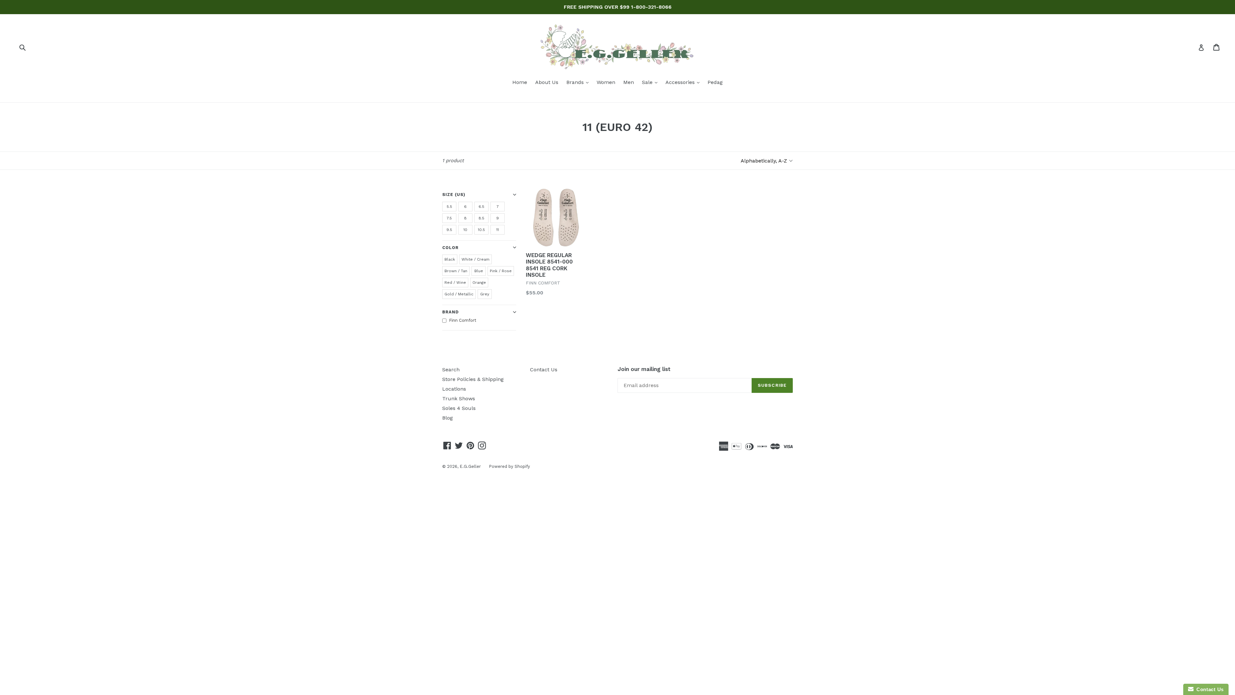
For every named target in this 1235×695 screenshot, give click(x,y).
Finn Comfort (462, 320)
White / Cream (475, 259)
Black (449, 259)
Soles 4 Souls (459, 408)
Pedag (715, 82)
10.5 (481, 229)
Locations (454, 389)
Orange (479, 282)
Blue (478, 271)
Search (451, 369)
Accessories (684, 82)
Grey (484, 294)
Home (519, 82)
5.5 (449, 206)
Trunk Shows (458, 398)
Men (628, 82)
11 (497, 229)
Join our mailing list (644, 369)
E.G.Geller (470, 466)
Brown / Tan (455, 271)
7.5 (449, 218)
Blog (447, 418)
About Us (546, 82)
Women (606, 82)
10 (465, 229)
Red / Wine (455, 282)
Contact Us (543, 369)
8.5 (481, 218)
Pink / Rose (501, 271)
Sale (651, 82)
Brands (579, 82)
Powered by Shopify (509, 466)
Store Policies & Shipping (473, 379)
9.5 (449, 229)
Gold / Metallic (458, 294)
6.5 (481, 206)
